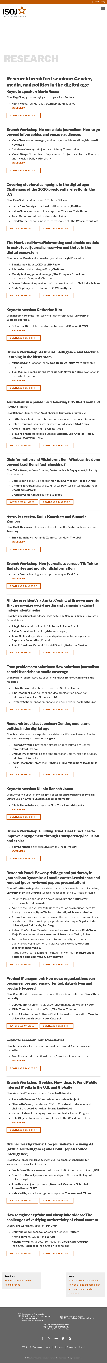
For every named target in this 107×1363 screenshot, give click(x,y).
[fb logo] (42, 1340)
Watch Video (18, 108)
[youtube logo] (63, 1340)
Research (59, 1347)
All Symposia (36, 1347)
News (48, 1347)
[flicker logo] (56, 1340)
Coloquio (71, 1347)
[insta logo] (70, 1340)
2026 (24, 1347)
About (82, 1347)
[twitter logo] (49, 1340)
